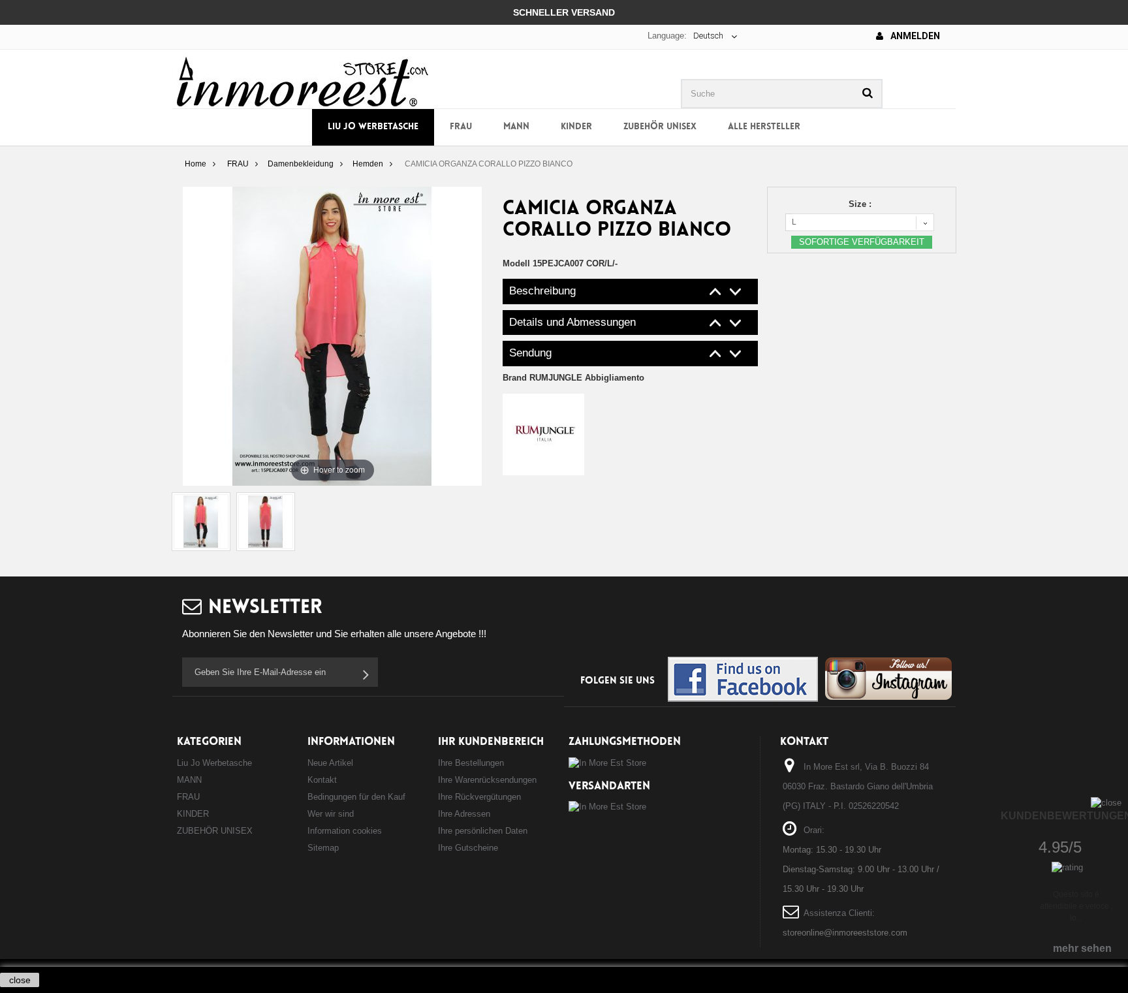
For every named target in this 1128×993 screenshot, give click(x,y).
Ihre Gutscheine (468, 848)
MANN (516, 127)
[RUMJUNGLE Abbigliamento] (543, 434)
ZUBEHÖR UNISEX (660, 127)
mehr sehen (1082, 948)
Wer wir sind (330, 814)
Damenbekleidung (301, 163)
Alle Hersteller (764, 127)
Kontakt (322, 780)
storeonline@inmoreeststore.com (845, 933)
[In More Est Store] (302, 81)
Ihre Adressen (464, 814)
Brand (573, 378)
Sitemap (323, 848)
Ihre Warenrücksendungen (487, 780)
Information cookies (344, 831)
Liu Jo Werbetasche (373, 127)
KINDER (576, 127)
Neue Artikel (330, 763)
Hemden (367, 163)
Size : (861, 204)
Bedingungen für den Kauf (356, 797)
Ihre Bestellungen (471, 763)
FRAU (461, 127)
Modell (516, 263)
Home (195, 163)
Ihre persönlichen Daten (482, 831)
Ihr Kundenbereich (491, 742)
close (20, 980)
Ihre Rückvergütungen (479, 797)
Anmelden (914, 36)
